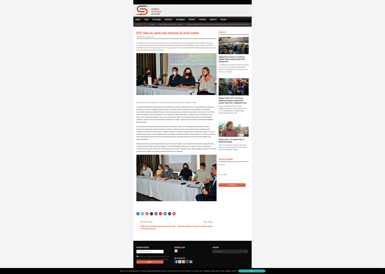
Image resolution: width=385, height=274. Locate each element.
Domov (137, 19)
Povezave (202, 19)
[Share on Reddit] (183, 261)
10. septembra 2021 (149, 37)
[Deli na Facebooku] (176, 261)
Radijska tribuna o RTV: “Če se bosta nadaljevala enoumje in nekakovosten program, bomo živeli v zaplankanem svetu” (233, 100)
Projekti (192, 19)
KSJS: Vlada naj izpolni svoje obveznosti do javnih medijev (167, 33)
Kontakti (213, 19)
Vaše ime (222, 164)
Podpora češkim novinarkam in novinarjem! (159, 24)
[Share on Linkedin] (190, 261)
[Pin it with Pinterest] (187, 261)
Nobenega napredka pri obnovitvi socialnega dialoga (195, 226)
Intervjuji (168, 19)
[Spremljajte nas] (176, 250)
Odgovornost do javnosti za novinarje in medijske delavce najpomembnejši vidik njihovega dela (232, 59)
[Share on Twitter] (179, 261)
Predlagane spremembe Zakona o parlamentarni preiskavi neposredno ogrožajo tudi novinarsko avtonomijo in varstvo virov (209, 24)
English (223, 19)
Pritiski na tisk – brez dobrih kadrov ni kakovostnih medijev (231, 140)
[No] (382, 271)
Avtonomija (180, 19)
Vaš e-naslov (223, 174)
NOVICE (139, 24)
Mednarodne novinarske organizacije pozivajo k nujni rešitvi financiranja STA (157, 227)
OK (252, 271)
